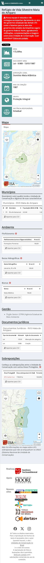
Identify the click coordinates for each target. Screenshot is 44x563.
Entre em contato (20, 38)
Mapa (6, 127)
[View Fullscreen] (6, 133)
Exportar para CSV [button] (12, 217)
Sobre (16, 183)
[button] (29, 3)
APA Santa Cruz (9, 377)
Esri (16, 186)
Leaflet (8, 186)
